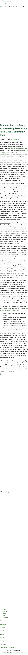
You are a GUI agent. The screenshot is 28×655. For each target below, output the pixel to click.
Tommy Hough (15, 139)
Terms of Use (5, 653)
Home (4, 609)
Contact (5, 617)
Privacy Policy (14, 653)
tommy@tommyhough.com (8, 647)
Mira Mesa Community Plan (19, 148)
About (5, 611)
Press (4, 615)
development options (6, 155)
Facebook (3, 644)
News (4, 613)
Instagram (3, 624)
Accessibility (23, 653)
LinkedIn (2, 631)
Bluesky (2, 637)
